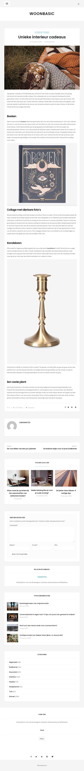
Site (55, 545)
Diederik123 (50, 42)
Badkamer (13, 667)
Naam (12, 545)
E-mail (35, 545)
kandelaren (51, 248)
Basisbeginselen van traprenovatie (34, 603)
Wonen (46, 32)
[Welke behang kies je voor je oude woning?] (42, 478)
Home (42, 738)
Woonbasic (42, 13)
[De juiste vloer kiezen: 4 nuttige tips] (66, 478)
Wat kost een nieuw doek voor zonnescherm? (38, 625)
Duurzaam (13, 672)
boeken (23, 121)
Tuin (10, 691)
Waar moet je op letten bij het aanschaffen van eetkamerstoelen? (18, 493)
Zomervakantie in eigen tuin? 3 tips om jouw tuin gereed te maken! (47, 614)
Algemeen (13, 662)
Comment (31, 407)
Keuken (12, 682)
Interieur (38, 32)
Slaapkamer (14, 687)
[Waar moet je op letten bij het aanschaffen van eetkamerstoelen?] (18, 478)
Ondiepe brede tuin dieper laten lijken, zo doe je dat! (41, 635)
